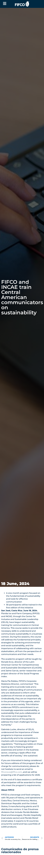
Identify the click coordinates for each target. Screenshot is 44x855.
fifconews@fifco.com (11, 772)
